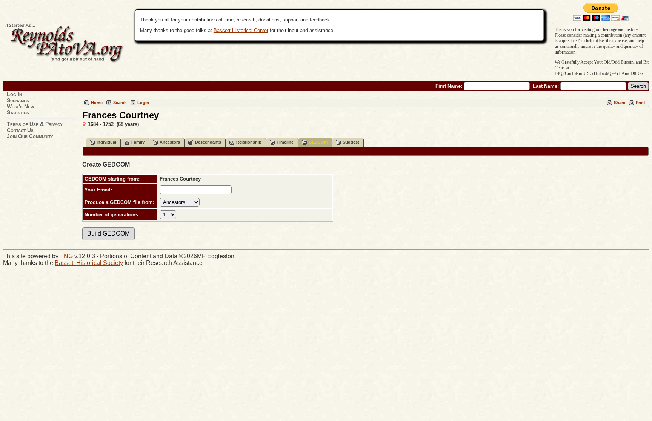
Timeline (285, 142)
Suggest (351, 142)
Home (97, 102)
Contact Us (20, 130)
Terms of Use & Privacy (35, 124)
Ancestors (170, 142)
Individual (106, 142)
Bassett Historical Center (241, 30)
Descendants (208, 142)
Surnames (18, 100)
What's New (20, 106)
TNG (66, 256)
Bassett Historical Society (89, 263)
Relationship (248, 142)
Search (120, 102)
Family (138, 142)
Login (143, 102)
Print (640, 102)
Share (619, 102)
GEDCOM (318, 142)
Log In (14, 94)
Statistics (18, 112)
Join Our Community (30, 136)
